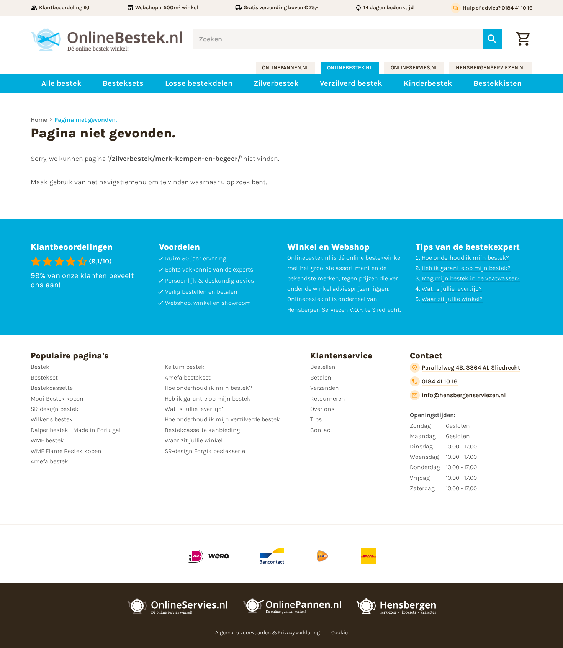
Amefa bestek (49, 461)
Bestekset (44, 377)
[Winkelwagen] (522, 39)
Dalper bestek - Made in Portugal (76, 430)
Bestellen (323, 366)
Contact (321, 430)
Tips (316, 419)
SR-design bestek (55, 408)
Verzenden (324, 387)
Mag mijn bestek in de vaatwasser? (471, 278)
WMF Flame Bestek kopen (66, 451)
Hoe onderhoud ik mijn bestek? (465, 257)
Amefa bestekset (188, 377)
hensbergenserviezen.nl (491, 67)
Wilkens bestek (52, 419)
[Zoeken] (492, 39)
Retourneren (327, 398)
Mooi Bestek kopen (57, 398)
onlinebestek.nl (349, 67)
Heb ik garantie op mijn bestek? (466, 268)
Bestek (40, 366)
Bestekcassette (52, 387)
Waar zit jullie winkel (194, 440)
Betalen (320, 377)
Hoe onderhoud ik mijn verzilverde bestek (222, 419)
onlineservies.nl (414, 67)
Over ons (322, 408)
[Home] (106, 39)
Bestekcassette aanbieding (202, 430)
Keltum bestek (185, 366)
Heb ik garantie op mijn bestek (207, 398)
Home (39, 119)
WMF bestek (47, 440)
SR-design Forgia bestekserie (205, 451)
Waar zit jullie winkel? (452, 299)
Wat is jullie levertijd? (452, 288)
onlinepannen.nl (285, 67)
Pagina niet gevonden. (85, 119)
